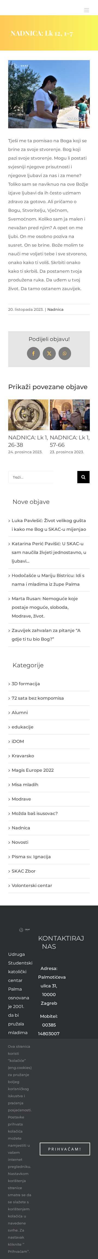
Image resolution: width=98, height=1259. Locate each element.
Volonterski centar (32, 885)
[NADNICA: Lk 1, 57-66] (70, 402)
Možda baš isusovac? (35, 813)
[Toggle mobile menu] (87, 10)
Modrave (21, 799)
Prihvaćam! (65, 1149)
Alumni (20, 712)
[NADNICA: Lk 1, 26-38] (28, 402)
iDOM (18, 741)
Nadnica (55, 309)
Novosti (20, 842)
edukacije (22, 727)
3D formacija (26, 683)
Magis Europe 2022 (33, 770)
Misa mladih (25, 784)
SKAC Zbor (24, 871)
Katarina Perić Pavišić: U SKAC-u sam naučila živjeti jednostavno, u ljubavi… (49, 552)
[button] (12, 427)
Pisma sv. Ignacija (31, 856)
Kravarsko (23, 755)
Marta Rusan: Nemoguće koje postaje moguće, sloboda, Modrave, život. (45, 607)
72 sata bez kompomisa (38, 698)
